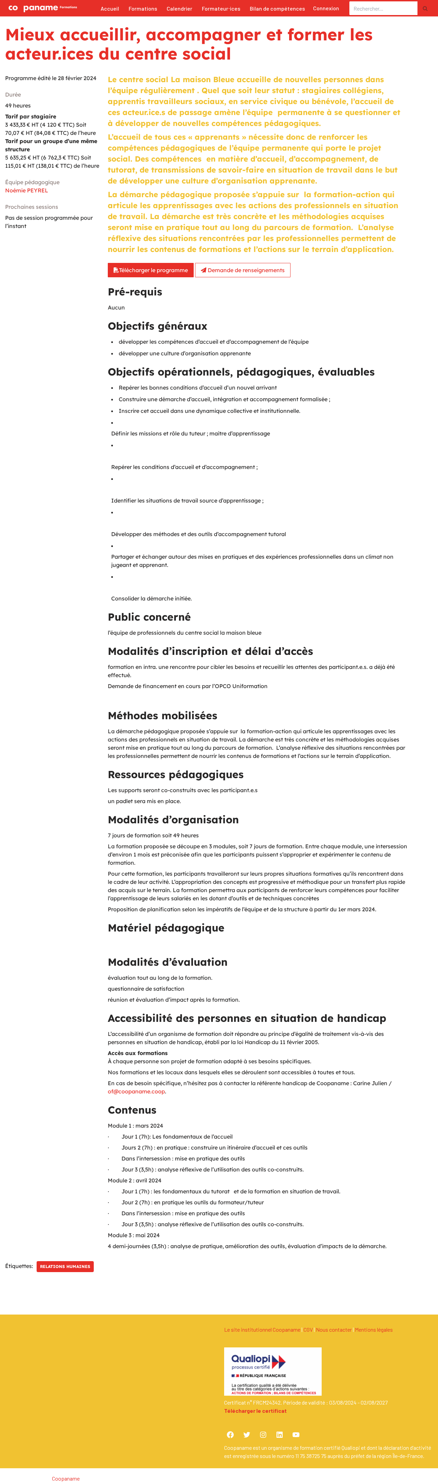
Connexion (326, 8)
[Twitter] (247, 1435)
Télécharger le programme (153, 270)
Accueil (110, 8)
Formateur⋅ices (221, 8)
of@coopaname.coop (136, 1091)
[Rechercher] (425, 8)
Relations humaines (65, 1266)
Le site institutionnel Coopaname (262, 1329)
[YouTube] (296, 1435)
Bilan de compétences (277, 8)
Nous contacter (334, 1329)
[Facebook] (230, 1435)
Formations (143, 8)
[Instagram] (263, 1435)
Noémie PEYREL (26, 190)
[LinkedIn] (279, 1435)
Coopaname (66, 1478)
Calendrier (179, 8)
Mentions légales (374, 1329)
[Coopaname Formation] (41, 8)
